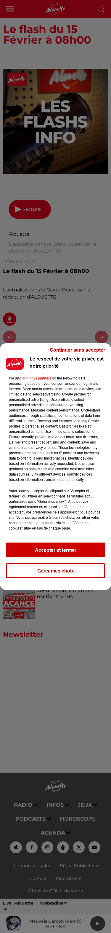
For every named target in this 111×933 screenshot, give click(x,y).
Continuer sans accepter (77, 349)
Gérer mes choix (55, 570)
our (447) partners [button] (36, 377)
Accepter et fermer (55, 549)
